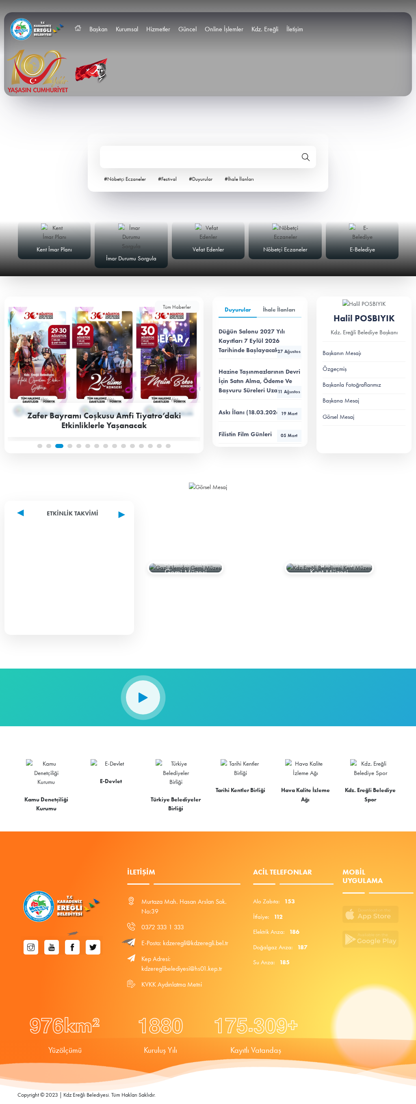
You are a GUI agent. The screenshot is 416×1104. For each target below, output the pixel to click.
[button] (39, 446)
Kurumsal (127, 29)
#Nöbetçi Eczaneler (125, 179)
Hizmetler (158, 29)
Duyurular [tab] (238, 309)
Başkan (98, 29)
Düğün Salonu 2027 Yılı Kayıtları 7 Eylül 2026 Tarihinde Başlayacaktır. (260, 340)
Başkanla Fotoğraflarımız (352, 384)
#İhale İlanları (239, 179)
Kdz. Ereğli (264, 29)
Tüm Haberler (177, 307)
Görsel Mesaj (338, 416)
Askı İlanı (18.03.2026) (258, 412)
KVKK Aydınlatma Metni (171, 984)
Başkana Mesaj (341, 400)
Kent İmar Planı (54, 249)
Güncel (187, 29)
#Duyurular (200, 179)
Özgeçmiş (335, 368)
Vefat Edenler (208, 249)
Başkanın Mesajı (342, 353)
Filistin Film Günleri (258, 434)
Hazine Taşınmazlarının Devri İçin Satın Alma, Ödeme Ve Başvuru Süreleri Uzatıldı (259, 381)
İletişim (294, 29)
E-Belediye (362, 249)
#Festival (167, 179)
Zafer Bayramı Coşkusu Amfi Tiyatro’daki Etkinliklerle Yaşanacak (104, 420)
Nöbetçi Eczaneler (285, 249)
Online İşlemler (224, 29)
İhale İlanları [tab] (279, 309)
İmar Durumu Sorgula (131, 258)
